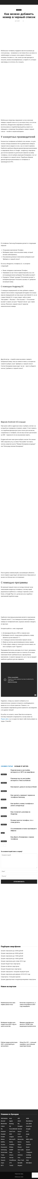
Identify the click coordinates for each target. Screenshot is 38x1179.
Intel (19, 1134)
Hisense (3, 1131)
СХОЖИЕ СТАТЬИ (7, 766)
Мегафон (29, 1163)
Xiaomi (3, 1160)
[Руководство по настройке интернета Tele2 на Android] (5, 780)
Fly (2, 1129)
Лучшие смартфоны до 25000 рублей (12, 950)
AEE (19, 1118)
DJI (10, 1126)
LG (27, 1136)
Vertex (11, 1157)
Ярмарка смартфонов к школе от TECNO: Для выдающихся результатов (28, 1024)
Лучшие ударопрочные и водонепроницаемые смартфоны (18, 979)
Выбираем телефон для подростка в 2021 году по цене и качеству (8, 1024)
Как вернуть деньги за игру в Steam (24, 787)
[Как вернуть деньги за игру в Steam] (5, 789)
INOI (10, 1134)
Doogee (20, 1126)
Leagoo (11, 1136)
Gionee (20, 1129)
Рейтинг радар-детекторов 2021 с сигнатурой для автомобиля (9, 1044)
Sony (10, 1152)
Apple (2, 832)
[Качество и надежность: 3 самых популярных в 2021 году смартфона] (28, 995)
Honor (19, 1131)
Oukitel (28, 1144)
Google (28, 1129)
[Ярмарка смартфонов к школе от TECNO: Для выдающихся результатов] (28, 1015)
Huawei (3, 1134)
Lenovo (20, 1136)
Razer (28, 1147)
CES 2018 (28, 1123)
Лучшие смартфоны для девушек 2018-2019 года (15, 974)
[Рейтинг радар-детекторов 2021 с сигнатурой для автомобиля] (9, 1035)
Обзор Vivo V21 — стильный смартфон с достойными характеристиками (28, 1044)
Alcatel (3, 1121)
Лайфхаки (19, 9)
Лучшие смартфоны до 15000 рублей (12, 956)
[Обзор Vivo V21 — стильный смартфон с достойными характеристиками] (28, 1035)
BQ (18, 1123)
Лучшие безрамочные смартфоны (11, 969)
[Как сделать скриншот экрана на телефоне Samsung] (5, 797)
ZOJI (27, 1160)
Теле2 (11, 1165)
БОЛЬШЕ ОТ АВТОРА (21, 766)
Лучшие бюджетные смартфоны (10, 964)
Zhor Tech (21, 1160)
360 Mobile (4, 1118)
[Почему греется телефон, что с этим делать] (5, 822)
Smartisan (4, 1152)
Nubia (28, 1142)
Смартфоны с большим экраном (10, 977)
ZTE (10, 1163)
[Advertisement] (19, 91)
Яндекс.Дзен (5, 719)
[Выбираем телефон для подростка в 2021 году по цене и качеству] (9, 1015)
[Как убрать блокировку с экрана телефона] (5, 839)
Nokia (11, 1142)
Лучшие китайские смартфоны (10, 966)
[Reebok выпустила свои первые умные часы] (9, 995)
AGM (27, 1118)
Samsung (3, 799)
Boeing (11, 1123)
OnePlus (11, 1144)
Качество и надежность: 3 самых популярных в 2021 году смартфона (28, 1004)
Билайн (20, 1163)
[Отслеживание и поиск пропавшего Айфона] (5, 831)
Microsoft (12, 1139)
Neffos (3, 1142)
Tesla (2, 1155)
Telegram (29, 1152)
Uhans (11, 1155)
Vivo (19, 1157)
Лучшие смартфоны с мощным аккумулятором (15, 971)
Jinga (27, 1134)
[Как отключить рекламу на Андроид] (5, 814)
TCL (19, 1152)
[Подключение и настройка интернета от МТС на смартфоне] (5, 772)
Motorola (21, 1139)
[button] (35, 2)
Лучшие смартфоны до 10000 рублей (12, 958)
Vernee (3, 1157)
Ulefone (20, 1155)
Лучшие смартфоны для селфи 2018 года (13, 961)
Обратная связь (19, 1174)
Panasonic (4, 1147)
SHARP (11, 1150)
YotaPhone (12, 1160)
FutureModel (13, 1129)
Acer (10, 1118)
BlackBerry (29, 1121)
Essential (29, 1126)
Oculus (3, 1144)
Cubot (3, 1126)
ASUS (19, 1121)
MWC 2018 (29, 1139)
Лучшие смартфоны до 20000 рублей (12, 953)
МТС (2, 1165)
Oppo (19, 1144)
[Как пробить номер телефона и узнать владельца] (5, 806)
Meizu (3, 1139)
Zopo (2, 1163)
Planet (20, 1147)
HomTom (12, 1131)
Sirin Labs (21, 1150)
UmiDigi (28, 1155)
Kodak (3, 1136)
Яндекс (20, 1165)
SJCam (28, 1150)
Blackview (4, 1123)
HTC (27, 1131)
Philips (11, 1147)
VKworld (28, 1157)
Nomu (19, 1142)
